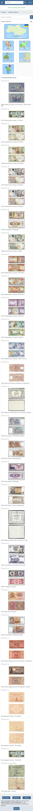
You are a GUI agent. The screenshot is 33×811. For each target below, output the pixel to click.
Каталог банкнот (13, 12)
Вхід (30, 2)
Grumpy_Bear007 (12, 763)
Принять (16, 808)
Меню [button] (26, 797)
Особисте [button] (16, 797)
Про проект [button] (6, 797)
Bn (8, 81)
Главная (3, 12)
